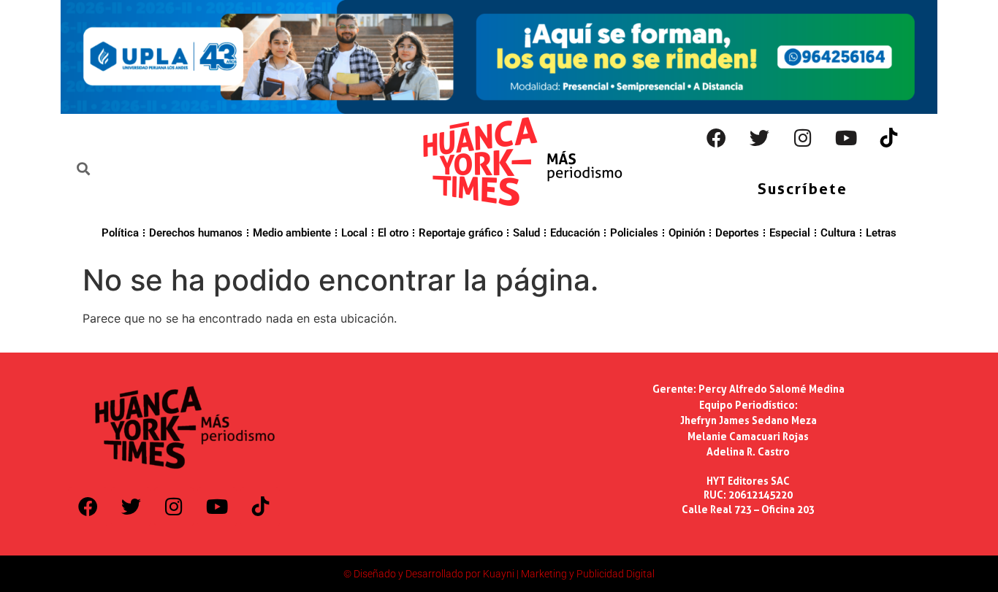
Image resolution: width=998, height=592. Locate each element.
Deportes (737, 232)
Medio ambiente (292, 232)
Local (354, 232)
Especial (789, 232)
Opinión (686, 232)
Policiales (634, 232)
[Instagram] (803, 138)
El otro (393, 232)
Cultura (838, 232)
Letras (881, 232)
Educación (575, 232)
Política (120, 232)
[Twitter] (760, 138)
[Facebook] (716, 138)
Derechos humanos (196, 232)
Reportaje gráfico (461, 232)
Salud (526, 232)
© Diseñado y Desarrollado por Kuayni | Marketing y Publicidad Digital (499, 574)
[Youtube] (846, 138)
